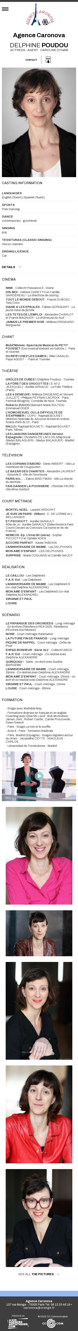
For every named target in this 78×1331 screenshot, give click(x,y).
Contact (31, 60)
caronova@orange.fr (39, 1307)
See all (36, 1274)
